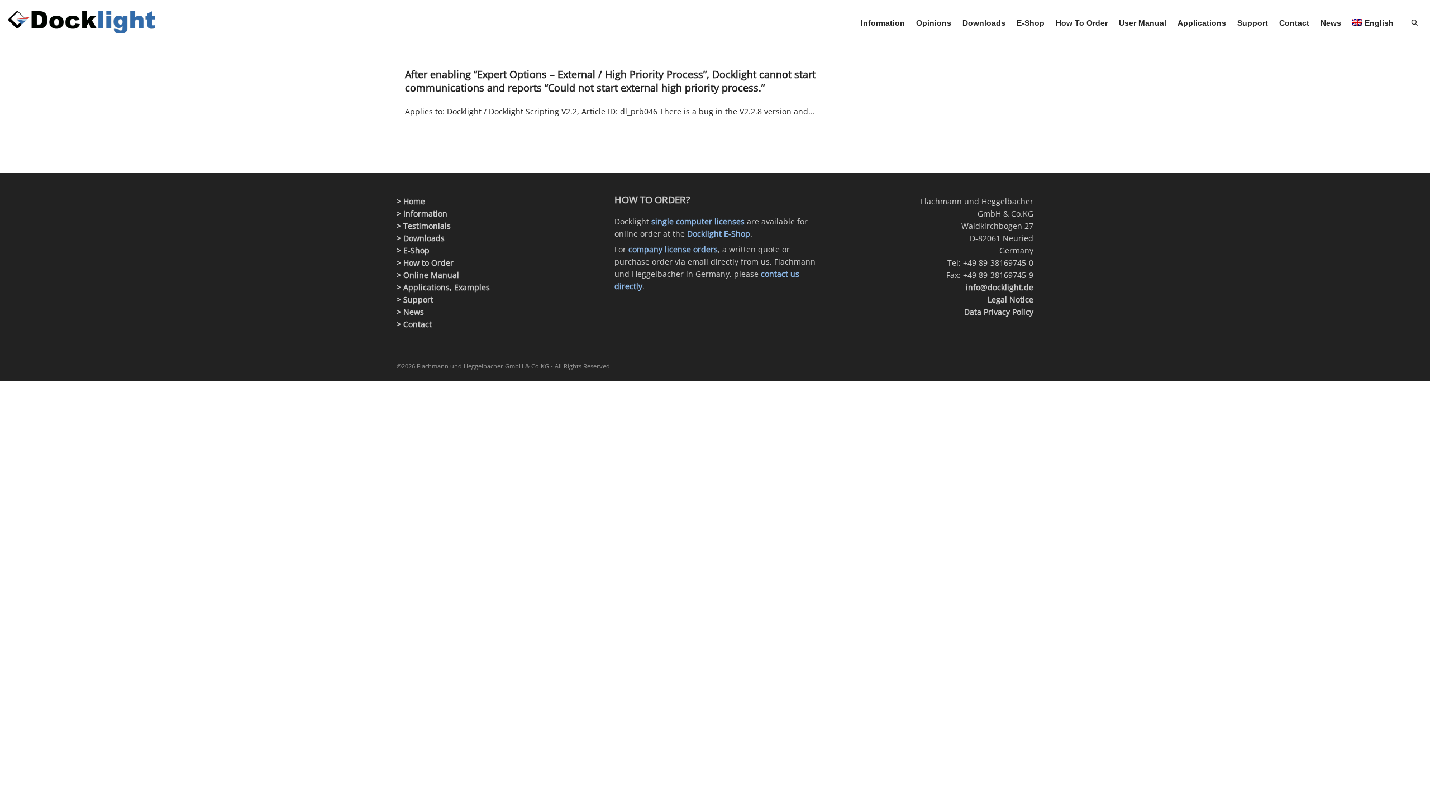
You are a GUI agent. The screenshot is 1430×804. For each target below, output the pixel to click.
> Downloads (421, 238)
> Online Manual (428, 275)
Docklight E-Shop (718, 233)
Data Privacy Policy (998, 312)
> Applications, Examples (443, 287)
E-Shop (1031, 22)
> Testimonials (424, 226)
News (1331, 22)
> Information (422, 213)
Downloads (983, 22)
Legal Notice (1010, 299)
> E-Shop (413, 250)
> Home (411, 201)
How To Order (1082, 22)
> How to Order (425, 262)
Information (883, 22)
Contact (1294, 22)
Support (1252, 22)
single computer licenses (698, 221)
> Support (415, 299)
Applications (1202, 22)
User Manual (1142, 22)
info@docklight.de (999, 287)
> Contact (414, 324)
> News (410, 312)
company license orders (673, 249)
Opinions (933, 22)
